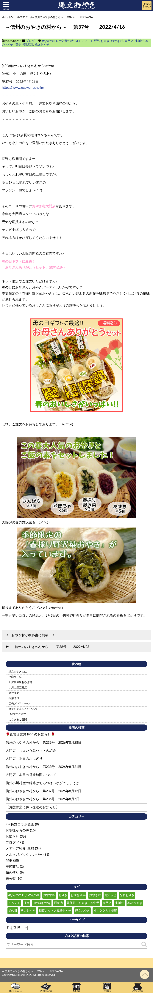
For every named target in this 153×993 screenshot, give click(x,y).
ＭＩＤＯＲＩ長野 (87, 41)
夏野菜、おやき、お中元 (82, 903)
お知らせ (12, 836)
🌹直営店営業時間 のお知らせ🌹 (30, 734)
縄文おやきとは (18, 671)
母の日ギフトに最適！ (18, 261)
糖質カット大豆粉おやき (55, 910)
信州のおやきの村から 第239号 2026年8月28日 (43, 742)
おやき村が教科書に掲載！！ (33, 635)
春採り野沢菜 (24, 44)
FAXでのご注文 (17, 714)
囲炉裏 (58, 903)
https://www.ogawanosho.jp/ (23, 87)
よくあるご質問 (18, 719)
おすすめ (49, 895)
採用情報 (14, 698)
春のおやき (134, 903)
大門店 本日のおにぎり (24, 758)
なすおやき (127, 895)
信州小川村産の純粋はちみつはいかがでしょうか (42, 783)
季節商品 (12, 867)
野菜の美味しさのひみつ (23, 709)
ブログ (30, 41)
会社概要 (14, 693)
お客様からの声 (17, 830)
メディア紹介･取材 (20, 848)
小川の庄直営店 (18, 687)
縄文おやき (42, 44)
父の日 (12, 910)
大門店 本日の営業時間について (31, 775)
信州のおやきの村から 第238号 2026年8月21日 (43, 767)
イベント (14, 903)
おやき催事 (78, 895)
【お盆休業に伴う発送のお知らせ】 (32, 807)
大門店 (128, 41)
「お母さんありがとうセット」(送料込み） (34, 267)
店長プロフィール (19, 703)
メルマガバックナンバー (24, 854)
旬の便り (12, 872)
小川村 (139, 41)
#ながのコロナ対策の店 (58, 41)
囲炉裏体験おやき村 (20, 682)
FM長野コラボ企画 (20, 824)
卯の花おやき (42, 903)
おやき (105, 41)
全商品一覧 (15, 677)
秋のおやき (28, 910)
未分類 (11, 878)
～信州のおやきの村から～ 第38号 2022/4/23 (50, 647)
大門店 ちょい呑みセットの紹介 (31, 750)
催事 (9, 860)
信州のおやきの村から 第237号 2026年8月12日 (43, 791)
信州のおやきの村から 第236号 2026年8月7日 (42, 799)
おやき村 (117, 41)
